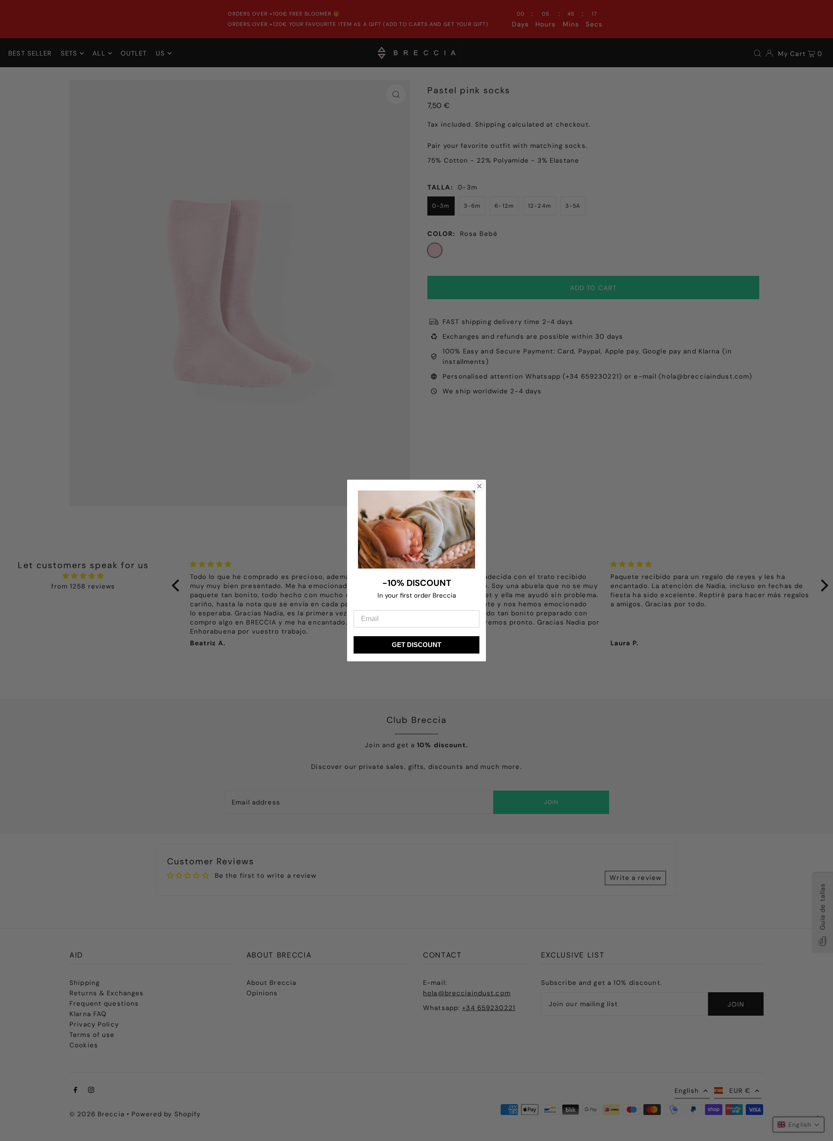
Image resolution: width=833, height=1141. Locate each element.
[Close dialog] (479, 486)
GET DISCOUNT (416, 644)
